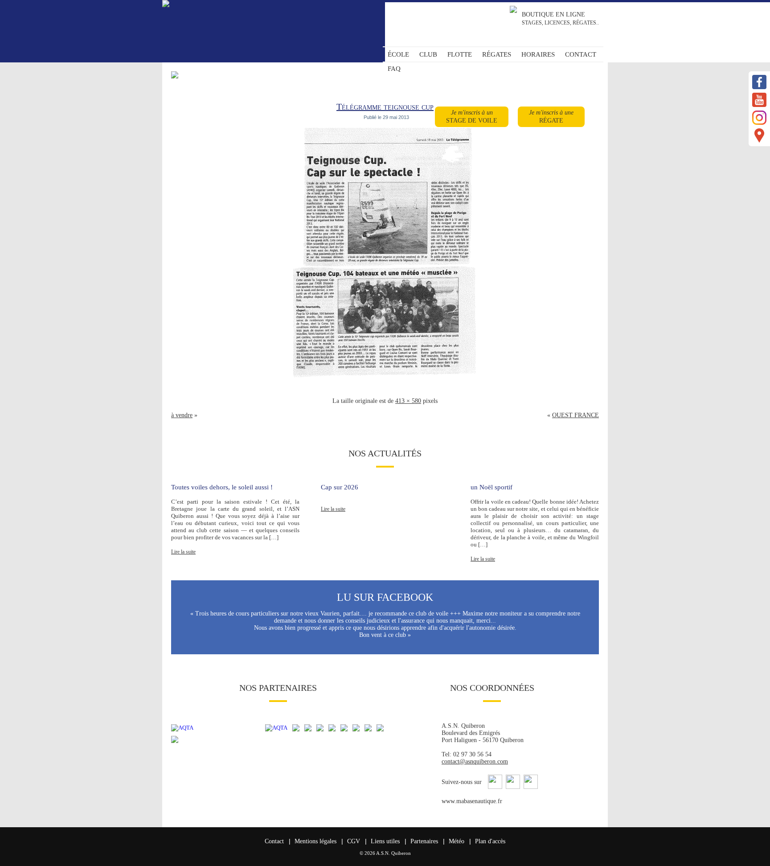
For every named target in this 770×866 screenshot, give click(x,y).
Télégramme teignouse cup (385, 106)
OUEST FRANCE (575, 415)
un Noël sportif (491, 487)
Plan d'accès (490, 841)
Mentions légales (315, 841)
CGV (353, 841)
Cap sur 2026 (339, 487)
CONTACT (580, 54)
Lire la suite (183, 552)
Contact (274, 841)
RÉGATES (496, 54)
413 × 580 (408, 401)
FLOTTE (459, 54)
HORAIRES (538, 54)
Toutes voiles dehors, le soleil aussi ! (222, 487)
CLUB (428, 54)
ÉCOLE (398, 54)
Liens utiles (385, 841)
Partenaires (424, 841)
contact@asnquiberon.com (475, 761)
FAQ (394, 68)
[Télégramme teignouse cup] (385, 386)
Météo (456, 841)
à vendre (181, 415)
